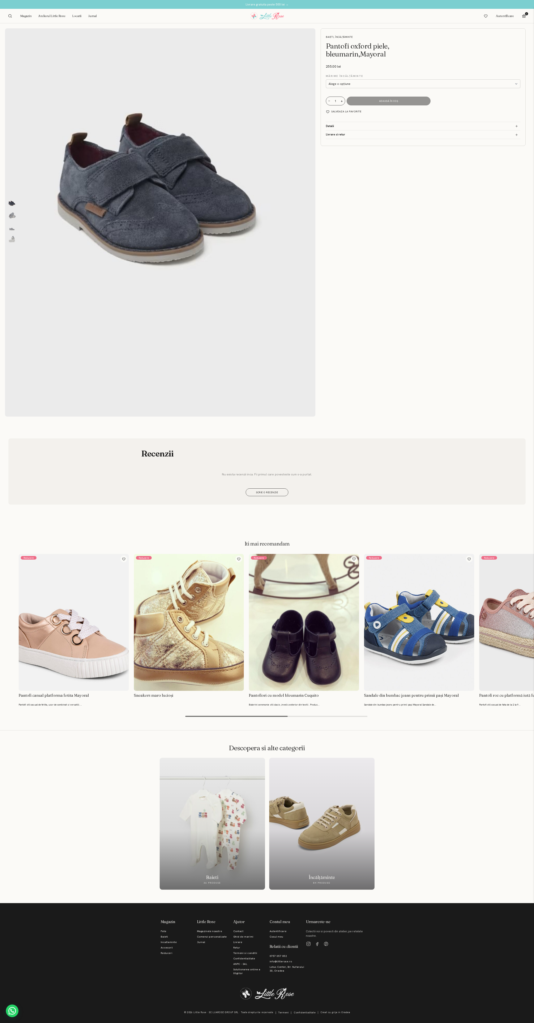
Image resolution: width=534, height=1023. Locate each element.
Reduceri (166, 953)
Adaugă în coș (388, 101)
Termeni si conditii (245, 953)
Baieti (164, 936)
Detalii (330, 126)
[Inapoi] (4, 619)
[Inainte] (530, 619)
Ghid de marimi (243, 936)
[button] (12, 1011)
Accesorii (167, 947)
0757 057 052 (278, 956)
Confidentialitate (244, 958)
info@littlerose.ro (281, 961)
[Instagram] (308, 943)
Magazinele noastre (209, 931)
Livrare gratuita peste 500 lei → (267, 4)
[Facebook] (317, 943)
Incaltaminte (169, 942)
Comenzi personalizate (212, 936)
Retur (236, 947)
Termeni (283, 1012)
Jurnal (92, 16)
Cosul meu (276, 936)
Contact (238, 931)
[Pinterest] (326, 943)
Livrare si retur (335, 134)
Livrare (237, 942)
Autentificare (505, 16)
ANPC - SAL (240, 964)
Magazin (25, 16)
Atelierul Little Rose (51, 16)
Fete (163, 931)
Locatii (76, 16)
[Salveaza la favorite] (123, 559)
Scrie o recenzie (267, 492)
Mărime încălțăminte (344, 76)
